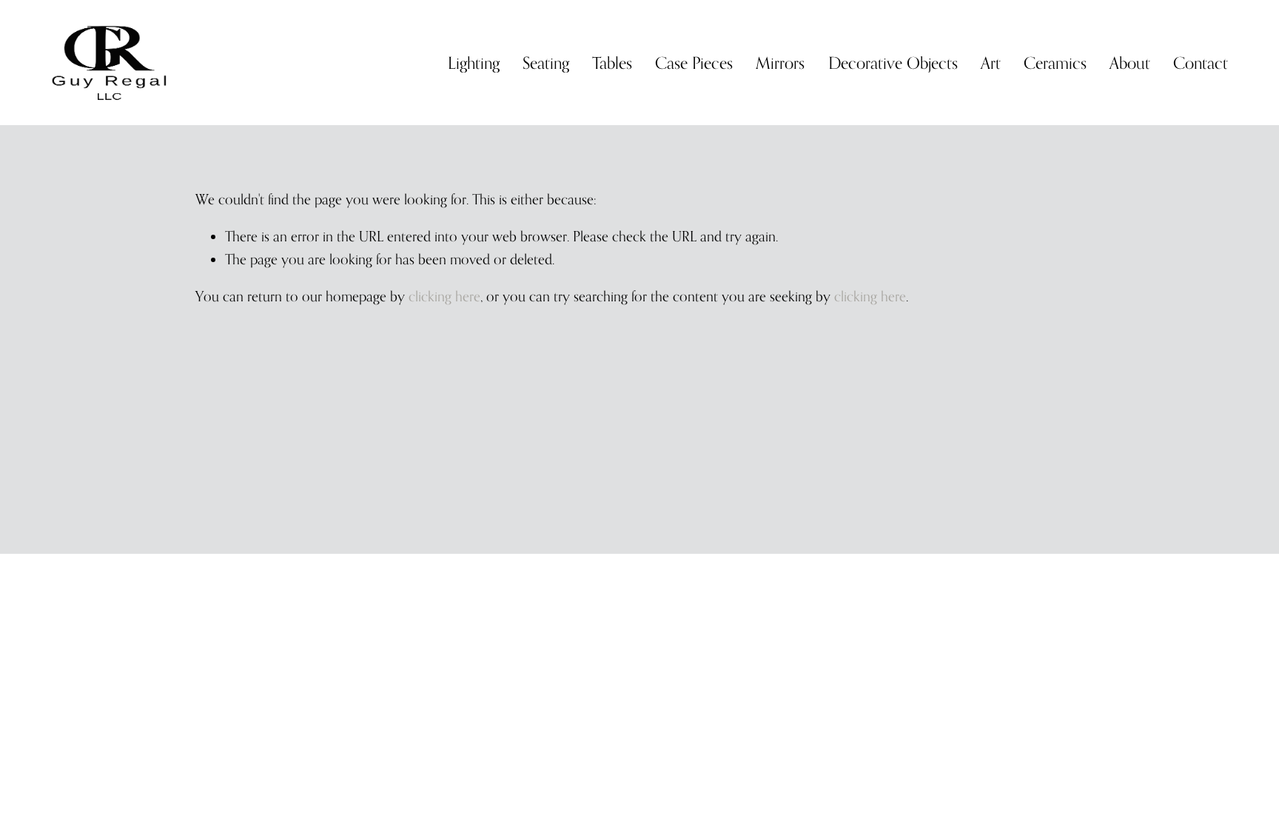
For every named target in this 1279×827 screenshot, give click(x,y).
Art (991, 63)
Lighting (474, 63)
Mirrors (780, 63)
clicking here (444, 295)
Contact (1200, 63)
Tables (612, 63)
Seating (546, 63)
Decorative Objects (893, 63)
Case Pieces (694, 63)
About (1130, 63)
